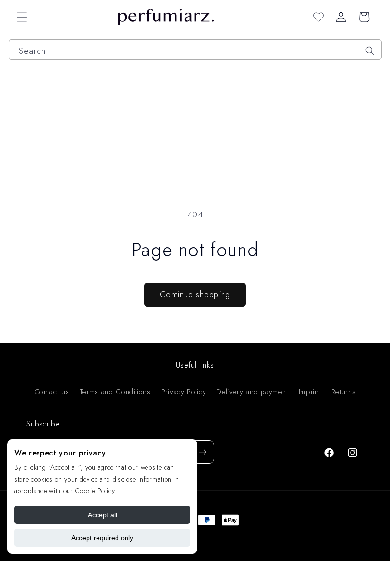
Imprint (310, 392)
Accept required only (102, 538)
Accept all (102, 515)
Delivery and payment (252, 392)
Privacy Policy (183, 392)
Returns (344, 392)
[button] (21, 17)
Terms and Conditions (115, 392)
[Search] (370, 50)
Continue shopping (195, 294)
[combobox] (195, 49)
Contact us (51, 392)
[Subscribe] (202, 452)
